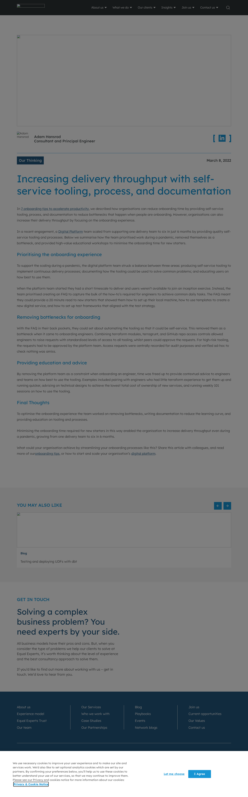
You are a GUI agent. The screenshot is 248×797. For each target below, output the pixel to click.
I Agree (199, 773)
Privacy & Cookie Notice (31, 784)
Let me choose (174, 773)
